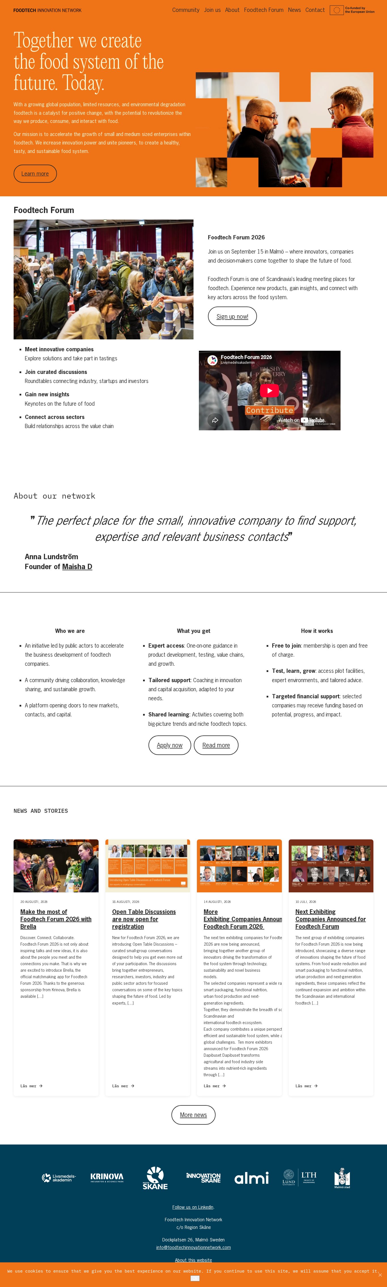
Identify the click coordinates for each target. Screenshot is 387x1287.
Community (185, 9)
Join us (212, 9)
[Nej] (380, 1275)
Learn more (35, 173)
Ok (195, 1278)
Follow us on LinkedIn (193, 1207)
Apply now (169, 745)
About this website (193, 1260)
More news (193, 1114)
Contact (315, 9)
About (232, 9)
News (294, 9)
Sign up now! (232, 316)
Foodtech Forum (264, 9)
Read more (216, 745)
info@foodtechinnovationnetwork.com (193, 1247)
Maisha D (77, 566)
